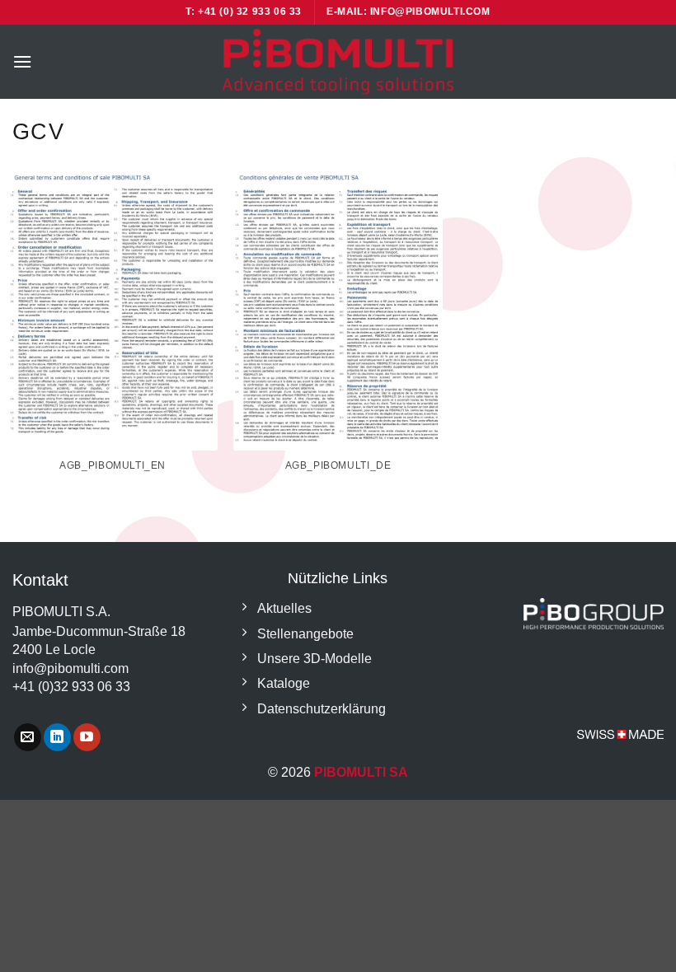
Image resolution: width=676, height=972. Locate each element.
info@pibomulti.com (70, 668)
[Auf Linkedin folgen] (57, 737)
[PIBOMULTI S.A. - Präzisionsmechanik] (338, 62)
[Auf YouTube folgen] (87, 737)
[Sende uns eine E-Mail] (27, 737)
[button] (22, 61)
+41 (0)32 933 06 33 (71, 687)
